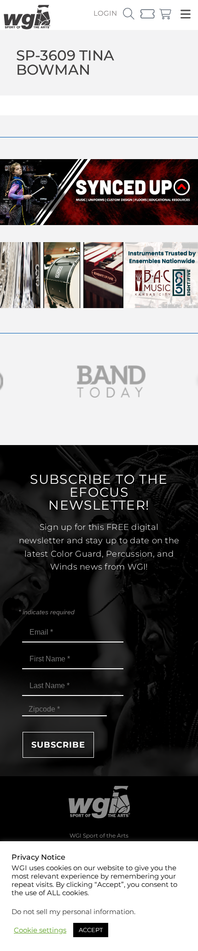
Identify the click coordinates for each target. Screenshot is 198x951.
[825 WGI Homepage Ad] (99, 305)
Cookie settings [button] (40, 930)
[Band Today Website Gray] (99, 381)
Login (105, 13)
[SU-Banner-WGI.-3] (99, 222)
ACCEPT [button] (91, 929)
